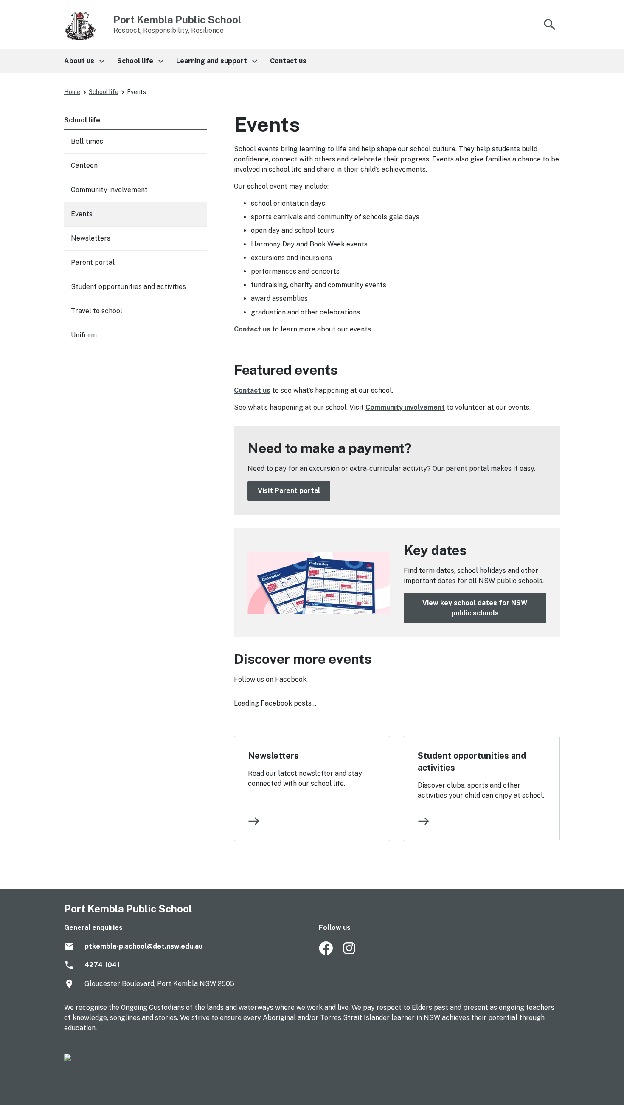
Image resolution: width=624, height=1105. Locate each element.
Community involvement (405, 407)
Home (72, 91)
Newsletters (273, 756)
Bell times (87, 141)
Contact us (252, 329)
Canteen (84, 166)
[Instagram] (350, 953)
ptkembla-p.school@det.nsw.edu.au (143, 946)
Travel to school (96, 311)
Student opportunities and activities (472, 762)
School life (103, 91)
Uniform (84, 335)
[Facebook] (326, 953)
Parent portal (93, 262)
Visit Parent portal (289, 491)
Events (82, 214)
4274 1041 (102, 965)
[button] (83, 61)
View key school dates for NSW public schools (475, 608)
